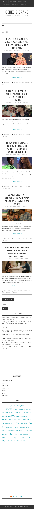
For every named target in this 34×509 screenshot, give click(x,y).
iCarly (29, 291)
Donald (28, 409)
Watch (23, 441)
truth (8, 438)
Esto (15, 412)
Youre (3, 84)
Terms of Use (15, 5)
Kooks (20, 239)
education (16, 134)
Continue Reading (17, 77)
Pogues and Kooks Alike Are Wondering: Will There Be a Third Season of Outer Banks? (17, 200)
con (20, 405)
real (16, 427)
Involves (3, 293)
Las (4, 416)
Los (11, 415)
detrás (22, 409)
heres (28, 412)
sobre (8, 433)
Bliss (18, 291)
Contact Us (23, 5)
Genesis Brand (17, 12)
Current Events (18, 496)
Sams (10, 293)
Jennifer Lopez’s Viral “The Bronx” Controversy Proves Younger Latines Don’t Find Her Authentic (17, 331)
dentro (16, 409)
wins (26, 82)
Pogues (26, 239)
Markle (24, 416)
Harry (21, 412)
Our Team (5, 1)
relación (5, 430)
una (13, 438)
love (18, 416)
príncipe (24, 423)
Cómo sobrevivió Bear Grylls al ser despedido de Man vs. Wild (16, 347)
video (16, 441)
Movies (14, 419)
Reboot (7, 293)
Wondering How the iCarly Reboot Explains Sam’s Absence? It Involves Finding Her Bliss (17, 252)
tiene (22, 434)
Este (11, 412)
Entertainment (7, 82)
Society (3, 390)
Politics (3, 388)
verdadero (9, 441)
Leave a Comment (26, 50)
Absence (15, 291)
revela (11, 430)
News (3, 385)
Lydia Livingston (17, 50)
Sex (30, 134)
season (27, 134)
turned (3, 188)
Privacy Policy (6, 5)
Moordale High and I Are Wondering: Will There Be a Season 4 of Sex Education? (17, 95)
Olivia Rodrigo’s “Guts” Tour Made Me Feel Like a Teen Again (17, 326)
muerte (20, 419)
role (29, 186)
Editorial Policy (22, 1)
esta (5, 412)
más (25, 419)
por (15, 422)
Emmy (17, 82)
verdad (20, 438)
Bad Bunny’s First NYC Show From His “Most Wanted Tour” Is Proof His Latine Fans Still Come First (17, 322)
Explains (22, 291)
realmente (24, 427)
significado (27, 430)
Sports (3, 393)
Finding (25, 291)
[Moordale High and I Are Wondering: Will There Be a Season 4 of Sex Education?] (17, 111)
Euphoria (20, 186)
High (20, 134)
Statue (22, 82)
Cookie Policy (13, 1)
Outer (23, 239)
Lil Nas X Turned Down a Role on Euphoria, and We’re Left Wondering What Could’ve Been (17, 147)
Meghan (6, 419)
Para (7, 423)
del (9, 409)
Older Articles (7, 299)
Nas (26, 186)
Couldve (15, 186)
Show (20, 82)
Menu (3, 25)
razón (10, 427)
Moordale (23, 134)
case (15, 82)
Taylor (17, 434)
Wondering (29, 82)
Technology (4, 395)
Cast (14, 406)
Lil (24, 186)
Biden (4, 406)
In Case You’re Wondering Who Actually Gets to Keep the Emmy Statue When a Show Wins (17, 43)
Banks (17, 239)
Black (8, 406)
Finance (3, 383)
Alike (15, 239)
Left (23, 186)
